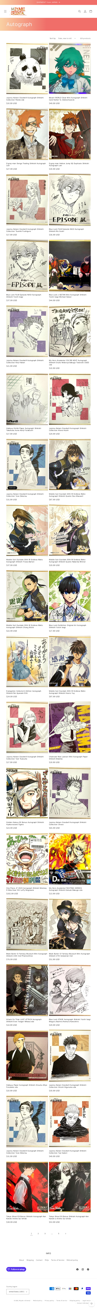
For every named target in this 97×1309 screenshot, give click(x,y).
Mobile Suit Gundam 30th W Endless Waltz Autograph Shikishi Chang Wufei (24, 626)
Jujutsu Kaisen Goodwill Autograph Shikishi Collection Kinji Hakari (25, 361)
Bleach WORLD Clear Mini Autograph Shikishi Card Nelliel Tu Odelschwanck (68, 99)
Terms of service (61, 1300)
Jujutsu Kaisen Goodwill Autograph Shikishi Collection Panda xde (25, 99)
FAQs (47, 1260)
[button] (5, 11)
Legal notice (87, 1300)
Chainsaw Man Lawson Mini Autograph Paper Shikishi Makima (68, 758)
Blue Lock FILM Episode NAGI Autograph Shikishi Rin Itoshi (66, 230)
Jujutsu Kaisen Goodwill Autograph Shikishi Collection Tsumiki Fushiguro (25, 230)
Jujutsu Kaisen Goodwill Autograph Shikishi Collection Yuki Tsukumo (25, 758)
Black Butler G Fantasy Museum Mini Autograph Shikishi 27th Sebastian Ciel (69, 955)
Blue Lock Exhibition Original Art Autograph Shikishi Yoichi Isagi (67, 626)
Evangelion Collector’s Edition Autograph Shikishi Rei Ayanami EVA (23, 692)
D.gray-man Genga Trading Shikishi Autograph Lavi (26, 164)
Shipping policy (75, 1300)
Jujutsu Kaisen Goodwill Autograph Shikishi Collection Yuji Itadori (67, 1152)
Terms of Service (57, 1260)
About (21, 1260)
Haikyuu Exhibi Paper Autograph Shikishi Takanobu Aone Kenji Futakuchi (23, 429)
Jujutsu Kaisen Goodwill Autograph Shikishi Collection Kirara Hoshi (67, 429)
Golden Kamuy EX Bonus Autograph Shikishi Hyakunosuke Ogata (25, 823)
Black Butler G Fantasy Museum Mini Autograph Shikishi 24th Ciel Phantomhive (26, 955)
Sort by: (53, 38)
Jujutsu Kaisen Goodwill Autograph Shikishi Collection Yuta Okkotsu (25, 495)
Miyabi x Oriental (24, 1300)
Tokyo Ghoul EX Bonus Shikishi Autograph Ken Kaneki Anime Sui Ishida (26, 1217)
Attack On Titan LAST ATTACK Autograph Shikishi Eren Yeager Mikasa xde (24, 1020)
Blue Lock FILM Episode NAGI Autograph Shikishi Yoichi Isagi (23, 296)
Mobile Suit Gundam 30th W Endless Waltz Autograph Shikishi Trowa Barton (24, 561)
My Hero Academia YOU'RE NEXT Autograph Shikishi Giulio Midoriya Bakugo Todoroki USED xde (69, 362)
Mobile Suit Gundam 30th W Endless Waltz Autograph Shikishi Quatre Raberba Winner (67, 561)
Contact (39, 1260)
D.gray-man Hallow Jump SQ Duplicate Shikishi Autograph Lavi (69, 164)
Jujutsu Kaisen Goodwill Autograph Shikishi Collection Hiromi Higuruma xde (67, 1086)
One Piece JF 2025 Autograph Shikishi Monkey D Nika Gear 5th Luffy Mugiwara (26, 889)
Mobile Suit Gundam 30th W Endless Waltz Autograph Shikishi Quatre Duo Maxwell (67, 495)
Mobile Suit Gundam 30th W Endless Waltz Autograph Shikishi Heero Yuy (67, 692)
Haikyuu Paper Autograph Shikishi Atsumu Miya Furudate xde (26, 1086)
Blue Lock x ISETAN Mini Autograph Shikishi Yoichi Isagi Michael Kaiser (67, 296)
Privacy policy (49, 1300)
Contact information (84, 1303)
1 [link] (31, 1233)
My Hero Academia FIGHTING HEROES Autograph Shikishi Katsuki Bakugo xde (65, 889)
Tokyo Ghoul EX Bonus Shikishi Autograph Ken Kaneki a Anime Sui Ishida (69, 1217)
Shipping (30, 1260)
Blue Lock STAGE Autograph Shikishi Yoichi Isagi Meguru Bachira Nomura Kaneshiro (69, 1020)
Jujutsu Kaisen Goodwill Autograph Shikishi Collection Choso (67, 823)
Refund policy (72, 1260)
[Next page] (65, 1233)
